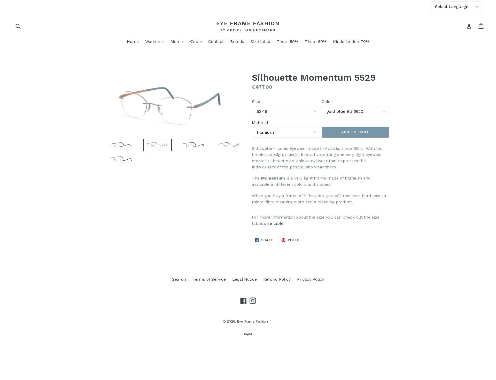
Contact (216, 41)
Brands (237, 41)
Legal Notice (244, 279)
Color (327, 101)
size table (273, 223)
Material (260, 122)
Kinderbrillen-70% (351, 41)
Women (156, 41)
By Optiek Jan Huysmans (247, 30)
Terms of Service (209, 279)
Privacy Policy (310, 279)
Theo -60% (316, 41)
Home (133, 41)
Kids (196, 41)
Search (179, 279)
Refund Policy (277, 279)
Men (178, 41)
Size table (260, 41)
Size (256, 101)
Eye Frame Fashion (248, 23)
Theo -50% (287, 41)
